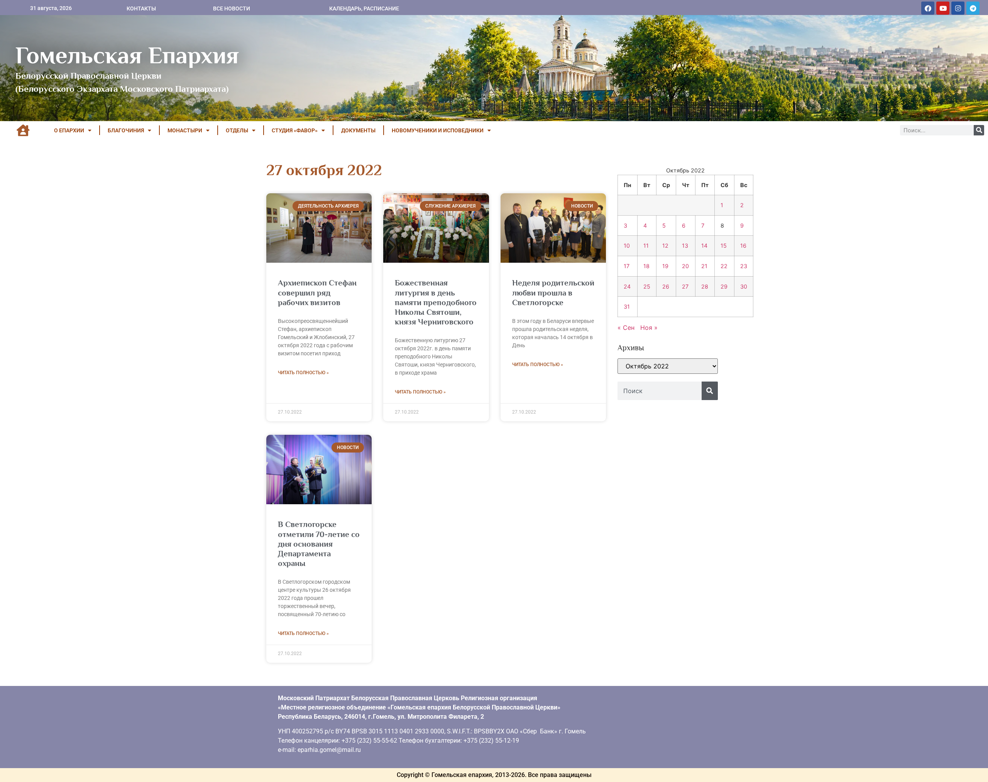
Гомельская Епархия (127, 55)
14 (704, 245)
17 (626, 266)
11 (646, 245)
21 (704, 266)
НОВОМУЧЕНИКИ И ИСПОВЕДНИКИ (438, 130)
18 (646, 266)
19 (665, 266)
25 (646, 286)
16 (743, 245)
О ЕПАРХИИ (69, 130)
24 (627, 286)
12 (665, 245)
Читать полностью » (303, 372)
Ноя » (649, 327)
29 (724, 286)
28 (704, 286)
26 (665, 286)
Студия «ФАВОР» (295, 130)
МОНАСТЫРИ (184, 130)
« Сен (626, 327)
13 (685, 245)
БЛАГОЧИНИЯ (126, 130)
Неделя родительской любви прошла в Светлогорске (553, 292)
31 (627, 306)
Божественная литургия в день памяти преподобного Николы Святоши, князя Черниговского (436, 302)
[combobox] (660, 391)
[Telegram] (973, 8)
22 (724, 266)
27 (685, 286)
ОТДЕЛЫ (237, 130)
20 (685, 266)
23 (743, 266)
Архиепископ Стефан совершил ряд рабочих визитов (317, 292)
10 (627, 245)
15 (724, 245)
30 (743, 286)
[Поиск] (979, 130)
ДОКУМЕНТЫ (358, 130)
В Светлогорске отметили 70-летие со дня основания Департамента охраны (319, 544)
